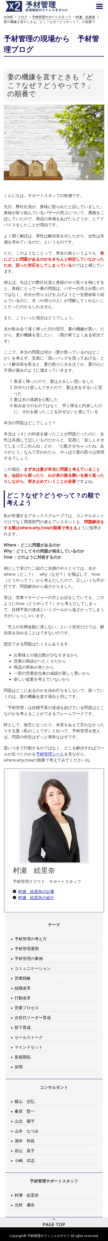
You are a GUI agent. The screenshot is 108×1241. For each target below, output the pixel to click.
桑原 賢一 (25, 1111)
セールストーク (29, 1037)
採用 (19, 1067)
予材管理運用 (27, 948)
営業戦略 (23, 978)
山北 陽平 (25, 1121)
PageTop (54, 1222)
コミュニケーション (33, 968)
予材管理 (43, 6)
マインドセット (29, 1047)
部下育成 (23, 1027)
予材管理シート (50, 754)
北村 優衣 (25, 1205)
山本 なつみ (27, 1131)
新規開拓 (23, 1057)
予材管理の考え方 (31, 939)
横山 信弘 (25, 1101)
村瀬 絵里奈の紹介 (36, 897)
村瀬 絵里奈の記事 (36, 891)
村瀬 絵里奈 (27, 1195)
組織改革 (23, 988)
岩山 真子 (25, 1150)
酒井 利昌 (25, 1141)
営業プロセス (27, 1007)
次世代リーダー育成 (33, 1017)
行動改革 (23, 998)
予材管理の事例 (29, 958)
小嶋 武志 (25, 1160)
